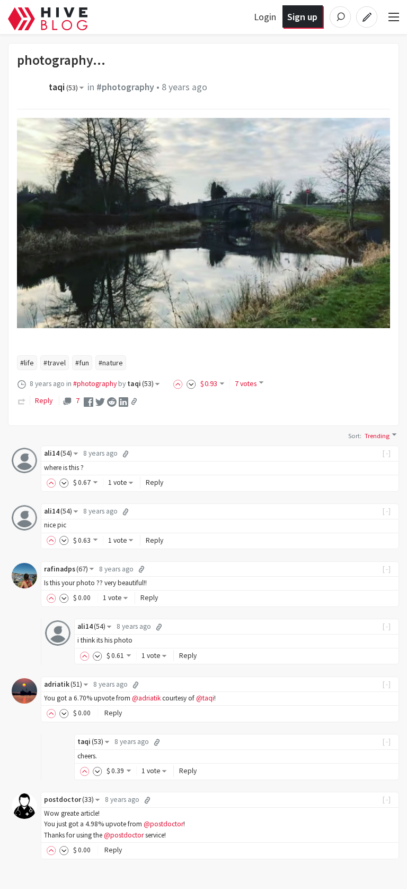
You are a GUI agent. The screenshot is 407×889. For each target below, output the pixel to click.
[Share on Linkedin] (123, 401)
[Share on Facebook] (88, 401)
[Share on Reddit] (112, 401)
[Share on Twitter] (100, 401)
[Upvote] (179, 383)
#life (27, 362)
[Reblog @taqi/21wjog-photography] (21, 400)
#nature (111, 362)
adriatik (63, 684)
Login (265, 17)
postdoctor (69, 799)
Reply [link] (43, 400)
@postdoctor (163, 823)
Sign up (302, 17)
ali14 (58, 453)
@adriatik (146, 698)
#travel (54, 362)
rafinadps (66, 569)
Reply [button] (154, 482)
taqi (63, 87)
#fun (82, 362)
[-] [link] (387, 453)
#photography (125, 87)
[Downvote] (191, 383)
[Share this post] (134, 401)
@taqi (205, 698)
